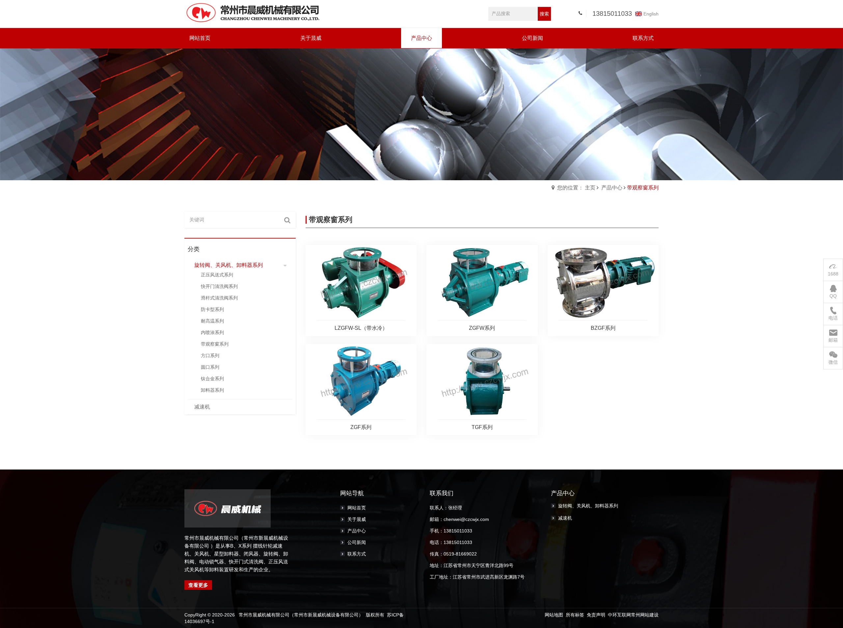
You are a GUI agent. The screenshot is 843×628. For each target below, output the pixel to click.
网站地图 (554, 614)
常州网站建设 (645, 614)
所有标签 (575, 614)
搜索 (544, 13)
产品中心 (611, 187)
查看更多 (198, 585)
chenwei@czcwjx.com (466, 519)
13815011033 (612, 13)
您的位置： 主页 (576, 187)
